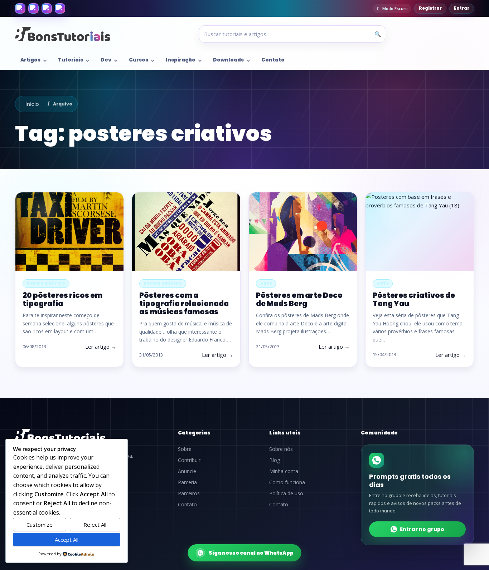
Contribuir (189, 460)
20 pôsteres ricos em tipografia (62, 299)
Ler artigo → (100, 346)
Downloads (228, 59)
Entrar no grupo (422, 529)
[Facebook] (20, 8)
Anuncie (187, 471)
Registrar (430, 8)
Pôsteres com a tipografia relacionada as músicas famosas (184, 303)
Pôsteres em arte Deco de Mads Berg (299, 299)
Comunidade (379, 432)
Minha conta (283, 471)
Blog (274, 460)
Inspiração (180, 59)
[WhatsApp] (47, 8)
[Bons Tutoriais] (62, 34)
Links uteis (285, 432)
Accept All (66, 539)
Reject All (94, 524)
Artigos (30, 59)
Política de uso (286, 493)
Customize (39, 524)
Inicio (32, 104)
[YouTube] (60, 8)
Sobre (185, 449)
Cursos (138, 59)
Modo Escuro (395, 8)
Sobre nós (281, 449)
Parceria (187, 482)
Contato (273, 59)
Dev (106, 59)
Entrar (461, 8)
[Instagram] (33, 8)
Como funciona (287, 482)
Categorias (194, 432)
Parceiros (189, 493)
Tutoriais (70, 59)
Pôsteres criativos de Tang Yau (414, 299)
